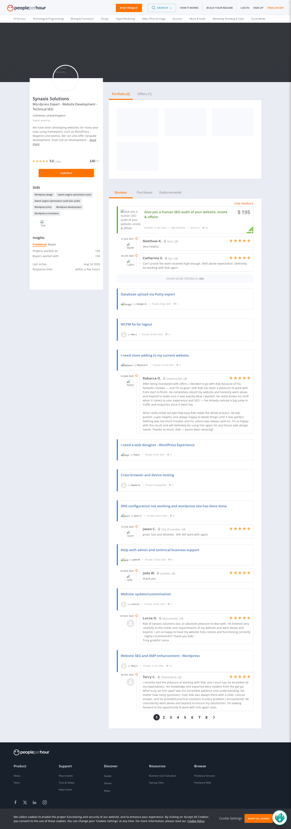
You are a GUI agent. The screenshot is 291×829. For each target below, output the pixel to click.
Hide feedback (243, 203)
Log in (245, 7)
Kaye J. (136, 454)
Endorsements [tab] (170, 192)
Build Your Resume (219, 7)
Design (105, 18)
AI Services (20, 18)
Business (178, 18)
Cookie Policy (195, 821)
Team (17, 782)
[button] (162, 8)
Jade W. (136, 559)
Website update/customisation (146, 594)
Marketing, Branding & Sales (228, 18)
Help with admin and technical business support (160, 550)
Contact (66, 173)
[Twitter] (25, 802)
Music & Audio (197, 18)
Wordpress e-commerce (47, 213)
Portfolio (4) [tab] (121, 94)
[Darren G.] (124, 485)
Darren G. (136, 485)
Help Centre (65, 789)
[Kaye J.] (125, 454)
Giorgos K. (141, 303)
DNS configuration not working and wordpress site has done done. (174, 506)
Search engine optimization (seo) (74, 194)
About (17, 775)
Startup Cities (156, 782)
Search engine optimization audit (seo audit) (57, 200)
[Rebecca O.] (127, 364)
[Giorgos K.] (126, 303)
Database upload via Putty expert (148, 294)
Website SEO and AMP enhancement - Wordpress (160, 655)
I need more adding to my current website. (155, 355)
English (36, 120)
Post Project (129, 8)
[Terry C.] (124, 665)
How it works (189, 7)
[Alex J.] (124, 334)
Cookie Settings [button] (230, 818)
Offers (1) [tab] (144, 94)
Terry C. (134, 665)
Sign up (258, 7)
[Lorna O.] (124, 604)
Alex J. (134, 334)
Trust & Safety (66, 782)
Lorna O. (135, 604)
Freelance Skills (202, 782)
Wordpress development (68, 206)
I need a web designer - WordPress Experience (158, 445)
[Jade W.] (125, 559)
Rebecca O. (142, 364)
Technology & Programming (48, 18)
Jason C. (138, 515)
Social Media (258, 18)
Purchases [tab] (144, 192)
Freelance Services (204, 775)
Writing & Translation (82, 18)
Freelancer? (275, 7)
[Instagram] (44, 802)
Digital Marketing (125, 18)
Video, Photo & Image (153, 18)
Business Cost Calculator (162, 775)
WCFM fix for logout (136, 324)
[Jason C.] (125, 515)
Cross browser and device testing (147, 475)
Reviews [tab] (121, 192)
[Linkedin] (35, 802)
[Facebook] (16, 802)
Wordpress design (44, 194)
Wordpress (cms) (43, 206)
